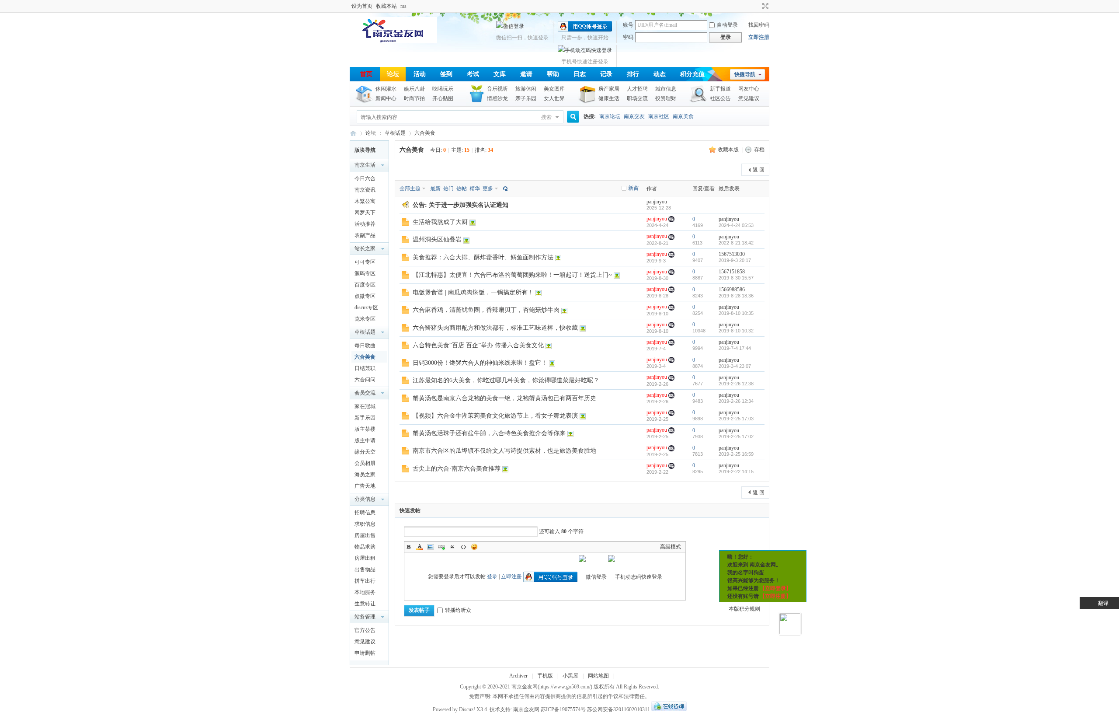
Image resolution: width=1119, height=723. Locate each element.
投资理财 (665, 98)
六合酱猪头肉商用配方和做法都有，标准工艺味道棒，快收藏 (495, 328)
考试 (473, 74)
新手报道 (720, 89)
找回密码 (758, 25)
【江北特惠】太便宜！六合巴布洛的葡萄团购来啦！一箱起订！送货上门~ (512, 275)
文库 (499, 74)
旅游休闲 (525, 89)
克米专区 (364, 319)
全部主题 (410, 188)
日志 (579, 74)
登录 (492, 576)
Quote (452, 546)
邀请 (526, 74)
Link (441, 546)
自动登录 (727, 25)
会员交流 (364, 393)
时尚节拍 (414, 98)
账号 (628, 25)
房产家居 (608, 89)
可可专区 (364, 262)
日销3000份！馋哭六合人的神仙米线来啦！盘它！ (480, 363)
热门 (448, 188)
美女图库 (554, 89)
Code (463, 546)
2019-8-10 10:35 (736, 313)
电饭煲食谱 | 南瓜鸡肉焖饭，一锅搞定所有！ (473, 292)
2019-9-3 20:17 (735, 260)
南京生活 (364, 165)
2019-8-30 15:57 (736, 277)
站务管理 (364, 617)
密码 (628, 37)
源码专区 (364, 273)
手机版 (545, 676)
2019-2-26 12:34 (736, 401)
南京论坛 (609, 116)
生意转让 (364, 604)
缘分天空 (364, 452)
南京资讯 (364, 190)
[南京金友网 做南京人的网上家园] (393, 41)
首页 (366, 74)
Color (419, 546)
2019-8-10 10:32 (736, 330)
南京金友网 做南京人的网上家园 (353, 133)
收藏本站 (386, 6)
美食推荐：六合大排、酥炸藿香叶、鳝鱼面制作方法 (483, 257)
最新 (435, 188)
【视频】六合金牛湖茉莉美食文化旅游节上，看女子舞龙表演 (495, 415)
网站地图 (598, 676)
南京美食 (683, 116)
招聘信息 (364, 513)
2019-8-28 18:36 (736, 295)
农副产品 (364, 235)
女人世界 (554, 98)
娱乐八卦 (414, 89)
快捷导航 (744, 74)
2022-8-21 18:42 (736, 242)
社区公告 (720, 98)
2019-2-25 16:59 (736, 454)
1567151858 (732, 272)
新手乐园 (364, 418)
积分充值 (692, 74)
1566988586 (732, 289)
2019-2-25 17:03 (736, 418)
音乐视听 (497, 89)
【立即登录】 (775, 588)
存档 (759, 150)
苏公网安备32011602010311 (618, 709)
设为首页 (361, 6)
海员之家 (364, 475)
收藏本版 (729, 150)
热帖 (461, 188)
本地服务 (364, 592)
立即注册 (758, 37)
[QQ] (669, 709)
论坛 (393, 74)
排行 (633, 74)
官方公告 (364, 630)
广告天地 (364, 486)
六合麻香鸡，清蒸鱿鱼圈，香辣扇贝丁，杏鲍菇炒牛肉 (486, 310)
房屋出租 (364, 558)
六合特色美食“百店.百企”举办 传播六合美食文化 (478, 345)
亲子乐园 (525, 98)
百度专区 (364, 285)
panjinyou (656, 202)
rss (403, 6)
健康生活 (608, 98)
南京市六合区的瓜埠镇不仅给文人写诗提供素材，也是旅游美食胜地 (504, 450)
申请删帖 (364, 653)
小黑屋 (570, 676)
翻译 (1103, 603)
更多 (488, 188)
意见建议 (748, 98)
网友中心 (748, 89)
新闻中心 (385, 98)
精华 (474, 188)
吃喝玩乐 (442, 89)
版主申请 (364, 440)
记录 (606, 74)
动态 (659, 74)
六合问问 (364, 380)
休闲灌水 (385, 89)
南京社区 (658, 116)
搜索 (546, 117)
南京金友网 (524, 687)
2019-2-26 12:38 (736, 383)
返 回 (759, 170)
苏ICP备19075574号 (563, 709)
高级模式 (670, 547)
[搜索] (571, 117)
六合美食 (424, 133)
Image (430, 546)
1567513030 (732, 254)
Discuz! (467, 709)
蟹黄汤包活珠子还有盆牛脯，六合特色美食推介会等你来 (489, 433)
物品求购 (364, 547)
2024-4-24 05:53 (736, 225)
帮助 (553, 74)
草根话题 (395, 133)
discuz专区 (366, 307)
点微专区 (364, 296)
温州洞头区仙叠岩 (437, 239)
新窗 (633, 188)
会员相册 (364, 463)
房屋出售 (364, 535)
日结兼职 (364, 368)
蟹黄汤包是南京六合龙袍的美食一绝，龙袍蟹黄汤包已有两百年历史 (504, 398)
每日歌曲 (364, 345)
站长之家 (364, 248)
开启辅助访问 (757, 6)
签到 (446, 74)
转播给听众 (458, 610)
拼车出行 (364, 581)
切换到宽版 (764, 6)
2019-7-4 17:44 (735, 348)
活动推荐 (364, 224)
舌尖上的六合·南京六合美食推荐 (456, 468)
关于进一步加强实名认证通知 (468, 205)
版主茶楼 (364, 429)
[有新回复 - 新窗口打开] (405, 224)
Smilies (474, 546)
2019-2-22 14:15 (736, 471)
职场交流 (637, 98)
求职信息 (364, 524)
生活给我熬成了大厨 (440, 222)
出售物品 (364, 569)
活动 (420, 74)
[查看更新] (504, 188)
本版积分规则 (744, 609)
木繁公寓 (364, 201)
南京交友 (634, 116)
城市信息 (665, 89)
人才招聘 (637, 89)
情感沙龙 (497, 98)
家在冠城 (364, 406)
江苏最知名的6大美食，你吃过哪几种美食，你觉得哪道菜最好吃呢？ (506, 380)
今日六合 (364, 178)
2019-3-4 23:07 (735, 366)
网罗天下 (364, 213)
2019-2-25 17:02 (736, 436)
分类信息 (364, 499)
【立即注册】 (775, 596)
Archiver (518, 676)
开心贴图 (442, 98)
